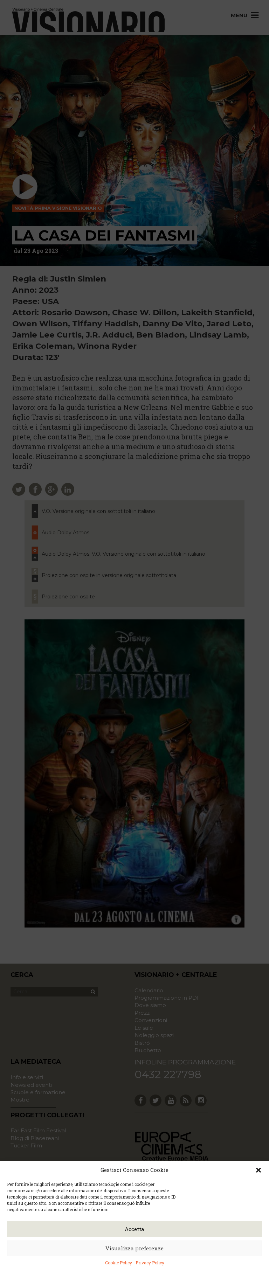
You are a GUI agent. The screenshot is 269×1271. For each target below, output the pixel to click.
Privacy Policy (150, 1262)
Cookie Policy (118, 1262)
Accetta (134, 1228)
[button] (258, 1170)
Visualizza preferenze (134, 1248)
